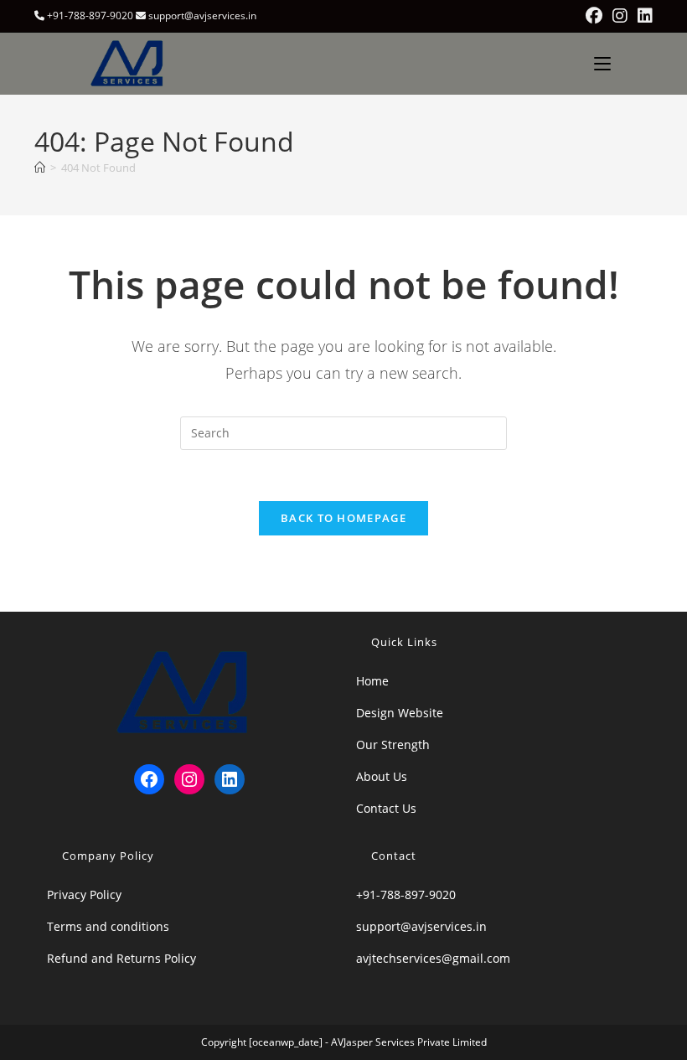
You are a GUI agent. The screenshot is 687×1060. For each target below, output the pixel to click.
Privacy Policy (84, 894)
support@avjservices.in (421, 926)
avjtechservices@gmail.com (433, 958)
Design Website (399, 713)
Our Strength (393, 744)
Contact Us (386, 808)
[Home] (39, 167)
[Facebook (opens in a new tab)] (594, 16)
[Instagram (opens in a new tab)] (620, 16)
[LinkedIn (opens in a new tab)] (643, 16)
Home (372, 681)
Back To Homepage (343, 517)
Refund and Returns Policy (121, 958)
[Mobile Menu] (602, 63)
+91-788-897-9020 (406, 894)
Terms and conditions (108, 926)
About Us (381, 776)
